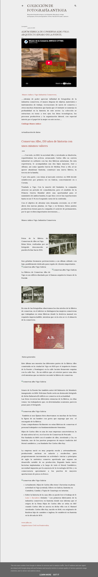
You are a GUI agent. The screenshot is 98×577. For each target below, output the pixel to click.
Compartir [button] (24, 26)
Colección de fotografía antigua (47, 7)
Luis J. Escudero (32, 498)
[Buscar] (75, 5)
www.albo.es (26, 522)
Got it (56, 575)
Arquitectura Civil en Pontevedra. (35, 525)
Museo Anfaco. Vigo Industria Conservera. (39, 95)
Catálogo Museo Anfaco (31, 124)
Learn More (45, 575)
